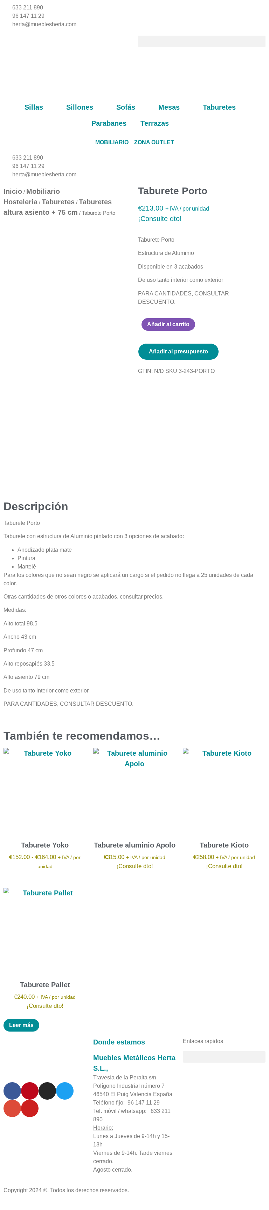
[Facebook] (12, 1091)
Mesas (169, 107)
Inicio (13, 191)
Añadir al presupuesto (178, 351)
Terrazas (154, 123)
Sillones (79, 107)
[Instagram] (47, 1091)
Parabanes (108, 123)
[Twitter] (65, 1091)
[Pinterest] (30, 1091)
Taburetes (219, 107)
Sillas (34, 107)
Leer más (21, 1025)
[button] (201, 41)
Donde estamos (119, 1042)
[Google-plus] (12, 1108)
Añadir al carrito (168, 324)
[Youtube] (30, 1108)
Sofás (125, 107)
